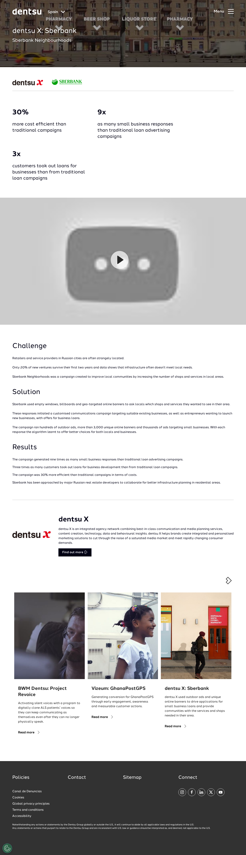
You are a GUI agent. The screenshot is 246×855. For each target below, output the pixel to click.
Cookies (18, 797)
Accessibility (21, 816)
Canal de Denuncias (27, 791)
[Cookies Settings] (7, 848)
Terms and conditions (28, 809)
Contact (77, 777)
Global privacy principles (31, 803)
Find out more (73, 552)
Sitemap (132, 777)
